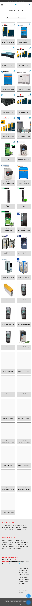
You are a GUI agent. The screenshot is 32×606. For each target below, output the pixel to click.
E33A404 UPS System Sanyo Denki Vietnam (24, 89)
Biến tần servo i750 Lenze (8, 395)
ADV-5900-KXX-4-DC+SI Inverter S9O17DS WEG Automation (24, 230)
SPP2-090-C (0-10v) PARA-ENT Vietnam (8, 254)
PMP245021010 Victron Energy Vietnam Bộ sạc (23, 183)
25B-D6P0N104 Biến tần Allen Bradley (24, 159)
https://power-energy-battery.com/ (14, 564)
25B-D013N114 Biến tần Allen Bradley (24, 348)
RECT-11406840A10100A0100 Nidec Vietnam (8, 207)
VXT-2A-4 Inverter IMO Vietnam (23, 254)
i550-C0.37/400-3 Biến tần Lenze (23, 442)
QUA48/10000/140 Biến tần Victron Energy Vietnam (8, 89)
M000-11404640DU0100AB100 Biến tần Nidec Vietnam (24, 207)
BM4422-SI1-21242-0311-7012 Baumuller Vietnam (24, 112)
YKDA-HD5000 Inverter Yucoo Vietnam (8, 112)
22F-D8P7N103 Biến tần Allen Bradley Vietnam (8, 183)
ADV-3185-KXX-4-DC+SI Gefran (24, 324)
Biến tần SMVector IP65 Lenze (23, 395)
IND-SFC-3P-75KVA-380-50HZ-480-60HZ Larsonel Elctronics (24, 277)
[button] (2, 5)
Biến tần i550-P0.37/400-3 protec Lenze (8, 442)
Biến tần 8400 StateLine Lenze (23, 418)
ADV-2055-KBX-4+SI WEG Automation (8, 348)
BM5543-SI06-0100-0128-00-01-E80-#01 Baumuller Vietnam (8, 136)
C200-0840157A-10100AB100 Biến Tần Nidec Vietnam (8, 230)
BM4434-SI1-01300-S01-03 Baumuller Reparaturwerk (8, 301)
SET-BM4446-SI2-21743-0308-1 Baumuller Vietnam (8, 42)
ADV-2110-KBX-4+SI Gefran (8, 371)
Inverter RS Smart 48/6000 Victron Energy (8, 489)
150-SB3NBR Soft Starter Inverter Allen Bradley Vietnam (8, 277)
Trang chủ (12, 10)
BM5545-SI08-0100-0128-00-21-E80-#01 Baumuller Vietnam (24, 65)
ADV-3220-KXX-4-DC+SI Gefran (8, 324)
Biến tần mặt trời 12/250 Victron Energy (24, 489)
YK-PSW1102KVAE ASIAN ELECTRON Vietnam (8, 65)
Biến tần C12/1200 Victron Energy (8, 512)
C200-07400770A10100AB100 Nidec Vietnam (8, 159)
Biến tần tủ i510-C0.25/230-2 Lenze (8, 465)
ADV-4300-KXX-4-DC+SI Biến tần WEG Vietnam (24, 136)
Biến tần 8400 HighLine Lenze (8, 418)
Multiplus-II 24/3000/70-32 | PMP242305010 (24, 42)
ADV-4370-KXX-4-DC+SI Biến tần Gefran (24, 301)
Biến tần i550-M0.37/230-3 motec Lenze (24, 465)
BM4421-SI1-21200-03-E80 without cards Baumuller (24, 371)
